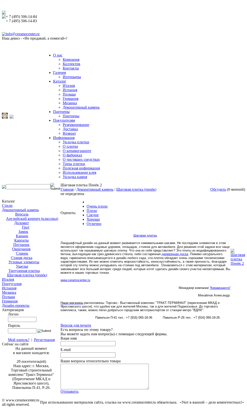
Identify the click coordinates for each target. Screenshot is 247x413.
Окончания (21, 249)
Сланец (22, 253)
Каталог (59, 81)
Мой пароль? (18, 340)
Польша (69, 94)
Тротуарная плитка (24, 271)
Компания (71, 59)
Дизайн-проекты (15, 305)
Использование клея (79, 172)
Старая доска (21, 258)
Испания (70, 90)
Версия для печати (76, 325)
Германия (70, 99)
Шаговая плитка (145, 235)
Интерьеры (72, 77)
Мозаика (70, 103)
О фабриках (72, 155)
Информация (64, 138)
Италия (69, 86)
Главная (67, 189)
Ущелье (22, 266)
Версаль (21, 214)
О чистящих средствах (81, 159)
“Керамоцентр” (220, 288)
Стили (7, 205)
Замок (23, 232)
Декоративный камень (81, 107)
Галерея (59, 72)
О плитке (70, 146)
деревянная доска (175, 254)
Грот (25, 227)
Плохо (92, 211)
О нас (57, 55)
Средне (93, 215)
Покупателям (64, 120)
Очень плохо (97, 206)
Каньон (22, 236)
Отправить (69, 391)
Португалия (11, 284)
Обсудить (218, 189)
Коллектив (71, 64)
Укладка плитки (76, 142)
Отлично (94, 224)
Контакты (71, 68)
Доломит (21, 223)
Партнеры (61, 112)
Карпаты (21, 240)
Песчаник (21, 245)
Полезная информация (81, 168)
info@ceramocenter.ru (23, 34)
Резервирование (76, 125)
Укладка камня (75, 177)
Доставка (70, 129)
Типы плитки (74, 164)
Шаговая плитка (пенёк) (27, 275)
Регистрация (44, 340)
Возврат (69, 133)
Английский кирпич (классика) (32, 219)
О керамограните (77, 151)
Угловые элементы (23, 262)
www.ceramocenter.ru (75, 280)
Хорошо (93, 219)
